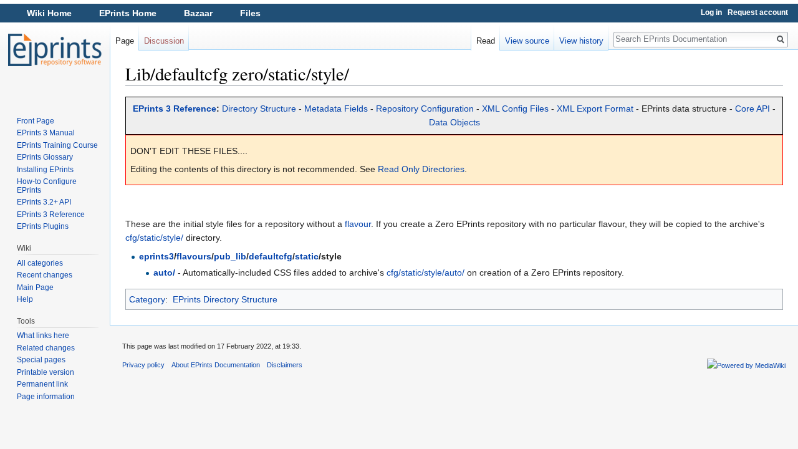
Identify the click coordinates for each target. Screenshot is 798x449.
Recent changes (44, 275)
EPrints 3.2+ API (44, 202)
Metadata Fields (336, 108)
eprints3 (156, 256)
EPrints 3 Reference (174, 108)
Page (124, 41)
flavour (358, 224)
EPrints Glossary (45, 157)
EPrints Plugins (43, 226)
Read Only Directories (421, 169)
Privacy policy (143, 365)
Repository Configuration (425, 108)
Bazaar (198, 13)
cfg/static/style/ (154, 238)
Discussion (164, 41)
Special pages (41, 359)
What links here (43, 335)
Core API (752, 108)
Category (147, 299)
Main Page (35, 287)
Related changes (46, 348)
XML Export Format (595, 108)
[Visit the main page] (55, 50)
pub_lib (230, 256)
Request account (758, 12)
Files (250, 13)
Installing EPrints (45, 169)
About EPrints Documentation (215, 365)
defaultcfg (270, 256)
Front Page (35, 121)
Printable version (45, 372)
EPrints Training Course (57, 145)
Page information (46, 396)
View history (581, 41)
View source (527, 41)
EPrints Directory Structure (225, 299)
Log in (711, 12)
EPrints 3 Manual (46, 132)
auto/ (164, 273)
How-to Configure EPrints (47, 186)
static (307, 256)
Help (25, 299)
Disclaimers (284, 365)
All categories (40, 263)
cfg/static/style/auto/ (425, 273)
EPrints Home (127, 13)
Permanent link (42, 384)
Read (485, 41)
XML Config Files (515, 108)
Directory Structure (259, 108)
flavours (193, 256)
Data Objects (454, 122)
